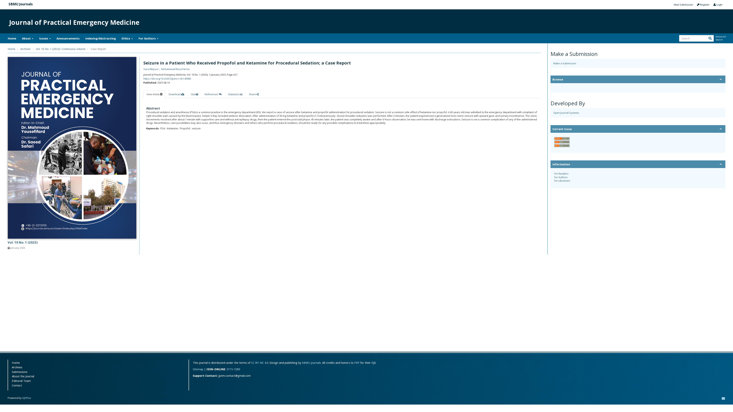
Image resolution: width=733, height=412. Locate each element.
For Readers (561, 173)
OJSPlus (26, 398)
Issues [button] (44, 38)
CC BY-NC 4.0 (259, 363)
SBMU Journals (21, 4)
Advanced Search (720, 38)
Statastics (234, 94)
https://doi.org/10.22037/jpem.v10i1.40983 (167, 78)
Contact (17, 385)
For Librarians (562, 180)
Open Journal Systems (566, 112)
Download (175, 94)
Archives (25, 49)
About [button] (26, 38)
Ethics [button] (126, 38)
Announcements (68, 38)
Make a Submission (564, 63)
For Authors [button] (148, 38)
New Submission (683, 4)
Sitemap (198, 369)
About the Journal (23, 376)
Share (253, 94)
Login (719, 4)
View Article (153, 94)
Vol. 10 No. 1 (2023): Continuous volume (61, 49)
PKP (356, 363)
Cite (193, 94)
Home (12, 38)
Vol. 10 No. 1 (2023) (23, 242)
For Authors (561, 177)
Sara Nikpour (151, 69)
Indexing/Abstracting (100, 38)
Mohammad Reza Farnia (175, 69)
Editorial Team (21, 381)
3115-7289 (233, 369)
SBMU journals (311, 363)
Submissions (19, 372)
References (212, 94)
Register (704, 4)
